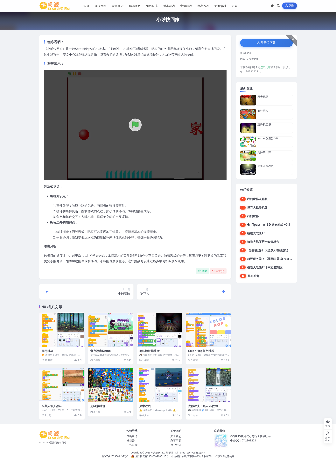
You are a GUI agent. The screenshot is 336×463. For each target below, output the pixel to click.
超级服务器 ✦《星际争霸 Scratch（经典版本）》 (279, 259)
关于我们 (175, 436)
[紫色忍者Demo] (110, 330)
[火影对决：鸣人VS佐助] (208, 385)
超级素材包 (97, 406)
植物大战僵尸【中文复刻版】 (266, 267)
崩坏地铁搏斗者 (149, 351)
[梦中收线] (159, 385)
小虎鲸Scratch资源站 (162, 452)
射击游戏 (169, 6)
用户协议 (175, 445)
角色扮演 (152, 6)
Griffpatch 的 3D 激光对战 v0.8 (268, 224)
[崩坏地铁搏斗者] (159, 330)
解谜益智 (135, 6)
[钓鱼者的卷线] (248, 169)
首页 (86, 6)
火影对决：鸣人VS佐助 (203, 406)
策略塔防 (117, 6)
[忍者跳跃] (248, 100)
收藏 (204, 271)
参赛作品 (203, 6)
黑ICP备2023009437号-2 (115, 456)
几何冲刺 (253, 276)
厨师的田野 (264, 152)
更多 (234, 6)
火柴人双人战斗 (52, 406)
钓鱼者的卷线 (265, 166)
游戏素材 (220, 6)
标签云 (131, 440)
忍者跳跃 (262, 96)
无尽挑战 (47, 351)
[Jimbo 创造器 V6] (248, 142)
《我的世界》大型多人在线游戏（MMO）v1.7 (277, 250)
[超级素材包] (110, 385)
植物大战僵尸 (256, 233)
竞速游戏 (186, 6)
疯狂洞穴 (262, 110)
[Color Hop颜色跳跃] (208, 330)
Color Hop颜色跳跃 (201, 351)
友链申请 (132, 436)
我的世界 (253, 216)
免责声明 (175, 440)
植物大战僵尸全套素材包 (263, 242)
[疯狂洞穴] (248, 114)
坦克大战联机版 (257, 207)
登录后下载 (268, 42)
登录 (291, 5)
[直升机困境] (248, 128)
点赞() (220, 271)
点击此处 (265, 67)
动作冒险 (100, 6)
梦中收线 (145, 406)
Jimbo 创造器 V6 (267, 138)
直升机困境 (264, 124)
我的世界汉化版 (257, 199)
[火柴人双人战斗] (62, 385)
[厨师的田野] (248, 156)
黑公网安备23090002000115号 (152, 456)
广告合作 (132, 445)
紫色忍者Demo (100, 351)
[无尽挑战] (62, 330)
